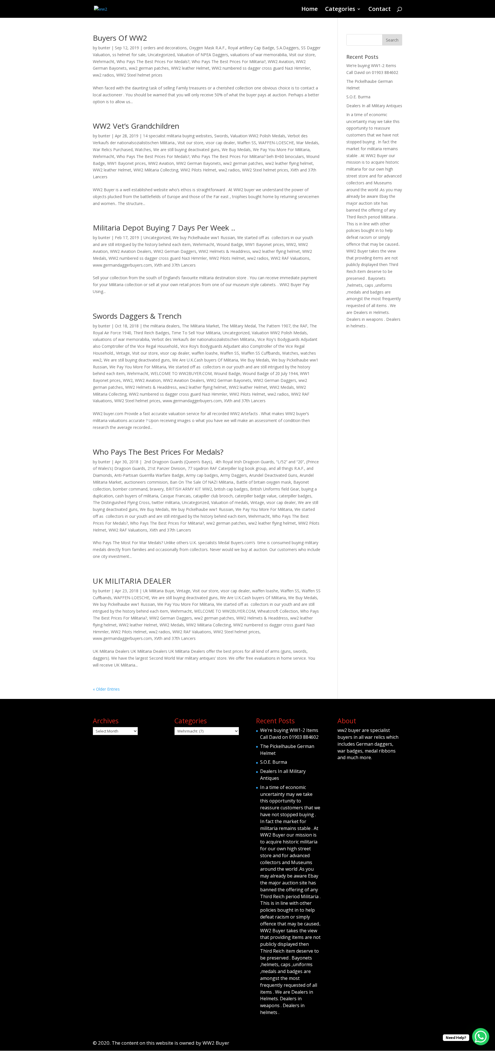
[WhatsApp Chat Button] (480, 1036)
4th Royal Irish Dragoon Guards (244, 461)
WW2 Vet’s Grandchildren (136, 126)
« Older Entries (106, 689)
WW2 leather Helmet (190, 68)
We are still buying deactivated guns (186, 149)
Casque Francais (175, 496)
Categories (340, 10)
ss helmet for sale (129, 54)
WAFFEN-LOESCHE (276, 142)
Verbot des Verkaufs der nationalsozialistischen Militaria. (203, 339)
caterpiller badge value (255, 496)
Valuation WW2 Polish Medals (257, 135)
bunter (104, 47)
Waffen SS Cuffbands (260, 353)
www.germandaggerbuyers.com (122, 265)
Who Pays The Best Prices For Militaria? (229, 61)
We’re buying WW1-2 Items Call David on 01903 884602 (289, 733)
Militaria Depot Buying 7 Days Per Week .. (164, 227)
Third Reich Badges (151, 332)
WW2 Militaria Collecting (155, 170)
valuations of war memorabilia (258, 54)
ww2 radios (103, 75)
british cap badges (231, 489)
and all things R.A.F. (286, 468)
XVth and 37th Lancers (175, 265)
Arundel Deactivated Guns (273, 475)
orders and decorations (165, 47)
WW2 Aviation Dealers (130, 251)
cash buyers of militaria (136, 496)
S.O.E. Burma (358, 96)
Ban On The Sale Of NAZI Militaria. (202, 482)
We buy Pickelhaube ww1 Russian (204, 237)
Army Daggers (233, 475)
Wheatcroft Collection (278, 611)
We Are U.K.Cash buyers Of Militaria (205, 360)
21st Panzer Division (166, 468)
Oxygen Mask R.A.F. (207, 47)
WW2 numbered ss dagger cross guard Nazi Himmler (261, 68)
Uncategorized (161, 54)
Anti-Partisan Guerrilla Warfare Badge (149, 475)
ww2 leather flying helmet (289, 163)
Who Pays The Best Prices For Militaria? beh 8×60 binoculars (248, 156)
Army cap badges (202, 475)
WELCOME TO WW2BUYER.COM (181, 373)
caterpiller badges (295, 496)
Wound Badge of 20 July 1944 (270, 373)
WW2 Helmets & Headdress (224, 251)
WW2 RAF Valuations (290, 258)
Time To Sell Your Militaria (196, 332)
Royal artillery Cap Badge (251, 47)
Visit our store (302, 54)
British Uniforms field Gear (274, 489)
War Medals (307, 142)
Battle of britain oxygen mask (263, 482)
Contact (379, 10)
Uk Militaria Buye (158, 590)
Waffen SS (246, 142)
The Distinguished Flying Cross (121, 502)
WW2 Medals (282, 387)
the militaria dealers (161, 326)
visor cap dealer (220, 142)
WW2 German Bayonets (198, 163)
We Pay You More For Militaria (281, 149)
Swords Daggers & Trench (137, 316)
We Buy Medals (236, 149)
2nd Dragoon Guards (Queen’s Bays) (177, 461)
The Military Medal (238, 326)
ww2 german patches (149, 68)
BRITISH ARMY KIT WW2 (189, 489)
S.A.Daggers (287, 47)
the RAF (300, 326)
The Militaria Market (200, 326)
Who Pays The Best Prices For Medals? (153, 61)
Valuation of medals (229, 502)
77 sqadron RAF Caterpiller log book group (227, 468)
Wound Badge (230, 244)
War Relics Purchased (113, 149)
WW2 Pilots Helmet (198, 170)
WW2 (291, 244)
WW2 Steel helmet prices (139, 75)
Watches (143, 149)
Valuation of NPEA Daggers (202, 54)
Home (309, 10)
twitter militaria (166, 502)
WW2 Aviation (281, 61)
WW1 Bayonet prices (126, 163)
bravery (157, 489)
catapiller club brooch (213, 496)
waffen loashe (205, 353)
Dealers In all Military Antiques (374, 105)
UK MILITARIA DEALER (132, 581)
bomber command (130, 489)
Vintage (123, 353)
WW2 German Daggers (175, 251)
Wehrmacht (103, 61)
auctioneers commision (146, 482)
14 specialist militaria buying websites (177, 135)
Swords (221, 135)
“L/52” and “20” (290, 461)
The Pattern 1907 (274, 326)
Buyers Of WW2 (120, 38)
